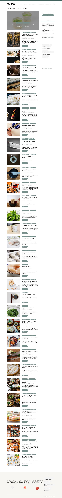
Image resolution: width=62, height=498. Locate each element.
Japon (44, 46)
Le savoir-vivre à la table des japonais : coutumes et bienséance (29, 322)
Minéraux (49, 46)
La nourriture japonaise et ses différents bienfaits (29, 396)
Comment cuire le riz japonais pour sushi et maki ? (29, 96)
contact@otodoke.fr (49, 37)
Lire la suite (24, 61)
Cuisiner (25, 4)
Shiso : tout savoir (26, 212)
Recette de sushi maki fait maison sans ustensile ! (28, 457)
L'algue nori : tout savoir (28, 308)
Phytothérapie (48, 48)
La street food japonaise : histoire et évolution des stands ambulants (30, 36)
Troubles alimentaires (45, 57)
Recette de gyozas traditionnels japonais (30, 367)
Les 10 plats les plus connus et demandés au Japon (29, 442)
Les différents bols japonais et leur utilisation (29, 198)
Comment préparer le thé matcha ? (23, 25)
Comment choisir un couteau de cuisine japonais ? (30, 81)
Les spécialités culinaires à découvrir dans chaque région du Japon (29, 53)
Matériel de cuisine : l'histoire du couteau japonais (30, 352)
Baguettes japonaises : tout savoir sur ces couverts (28, 126)
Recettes (20, 4)
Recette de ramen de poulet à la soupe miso (30, 337)
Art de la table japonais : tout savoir (29, 110)
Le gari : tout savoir (26, 266)
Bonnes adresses (41, 4)
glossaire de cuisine (48, 68)
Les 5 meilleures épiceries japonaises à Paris (28, 428)
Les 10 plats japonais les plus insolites (29, 381)
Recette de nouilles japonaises (29, 281)
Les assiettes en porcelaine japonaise (28, 157)
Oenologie (44, 48)
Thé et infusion (46, 56)
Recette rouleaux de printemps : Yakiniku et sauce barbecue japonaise (30, 413)
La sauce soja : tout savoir (28, 294)
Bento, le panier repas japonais (29, 184)
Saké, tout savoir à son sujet (29, 67)
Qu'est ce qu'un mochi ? (28, 238)
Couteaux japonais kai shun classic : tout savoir (29, 170)
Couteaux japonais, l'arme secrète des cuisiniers (28, 142)
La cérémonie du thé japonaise (29, 225)
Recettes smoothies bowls (46, 54)
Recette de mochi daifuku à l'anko (29, 252)
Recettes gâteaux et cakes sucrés (47, 52)
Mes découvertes (48, 4)
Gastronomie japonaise (32, 4)
